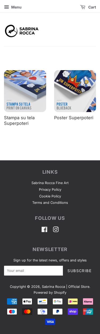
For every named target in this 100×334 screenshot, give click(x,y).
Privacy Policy (50, 190)
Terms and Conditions (50, 203)
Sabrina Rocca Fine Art (50, 183)
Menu (16, 7)
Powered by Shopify (50, 293)
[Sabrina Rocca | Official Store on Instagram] (56, 231)
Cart (91, 7)
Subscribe (79, 270)
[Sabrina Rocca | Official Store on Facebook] (44, 231)
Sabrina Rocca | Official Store (65, 287)
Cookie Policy (50, 196)
